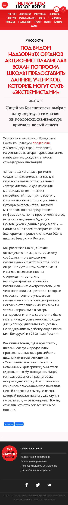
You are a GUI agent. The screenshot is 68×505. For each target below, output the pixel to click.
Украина (56, 18)
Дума (34, 25)
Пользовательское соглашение (39, 465)
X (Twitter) (9, 424)
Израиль (10, 22)
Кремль (58, 22)
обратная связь (31, 448)
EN (56, 9)
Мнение (12, 14)
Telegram (19, 424)
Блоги (41, 18)
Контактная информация (35, 456)
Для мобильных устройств (36, 470)
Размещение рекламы (34, 461)
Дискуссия (25, 14)
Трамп (37, 22)
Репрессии (54, 14)
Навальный (24, 22)
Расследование (27, 18)
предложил (41, 143)
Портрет (11, 18)
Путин (47, 22)
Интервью (40, 14)
